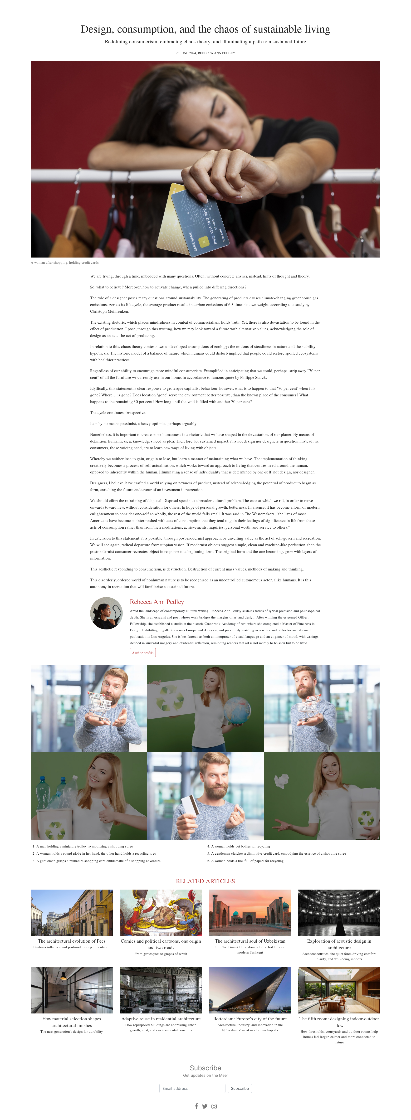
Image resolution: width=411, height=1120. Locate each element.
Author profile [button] (142, 652)
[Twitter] (205, 1106)
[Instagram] (214, 1106)
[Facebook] (196, 1106)
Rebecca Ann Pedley (216, 53)
